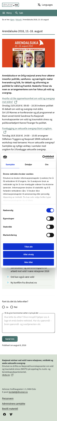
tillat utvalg (28, 254)
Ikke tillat (28, 262)
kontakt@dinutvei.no (18, 392)
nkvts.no (6, 374)
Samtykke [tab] (10, 164)
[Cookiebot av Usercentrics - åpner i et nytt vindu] (42, 157)
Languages (47, 5)
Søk (21, 13)
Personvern (8, 398)
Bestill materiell (10, 408)
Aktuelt (19, 19)
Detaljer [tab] (28, 164)
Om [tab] (46, 164)
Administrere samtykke (13, 403)
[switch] (50, 218)
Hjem (12, 19)
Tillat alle (28, 246)
